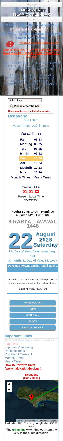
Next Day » (32, 315)
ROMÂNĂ (32, 84)
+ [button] (9, 384)
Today (32, 309)
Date (34, 321)
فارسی (26, 87)
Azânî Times (40, 125)
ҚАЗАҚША (29, 78)
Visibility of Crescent (18, 354)
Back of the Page (33, 327)
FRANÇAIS (46, 75)
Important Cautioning (19, 347)
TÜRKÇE (13, 75)
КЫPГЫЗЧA (46, 78)
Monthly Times (20, 177)
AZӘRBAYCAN (13, 84)
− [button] (9, 389)
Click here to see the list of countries (29, 111)
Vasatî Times (21, 125)
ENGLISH (29, 75)
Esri (35, 420)
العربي (37, 87)
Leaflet (20, 420)
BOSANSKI (49, 84)
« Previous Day (33, 302)
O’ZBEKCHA (41, 81)
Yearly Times (42, 177)
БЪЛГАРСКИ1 (20, 81)
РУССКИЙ (11, 78)
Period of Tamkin (16, 351)
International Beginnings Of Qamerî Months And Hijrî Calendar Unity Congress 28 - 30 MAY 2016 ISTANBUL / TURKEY (31, 49)
